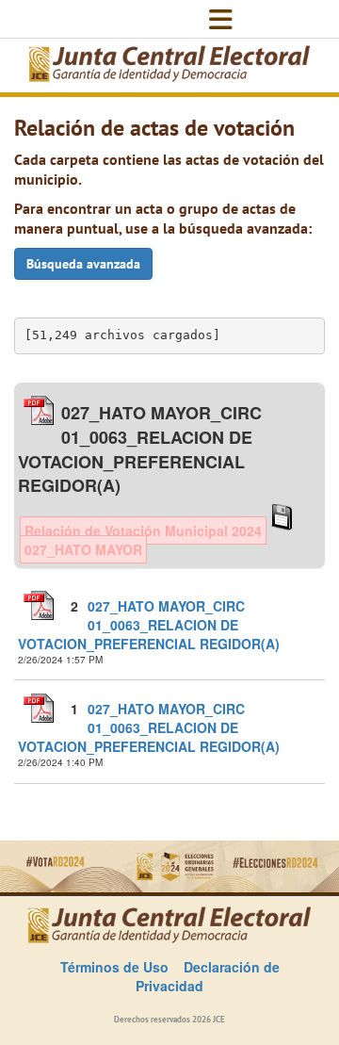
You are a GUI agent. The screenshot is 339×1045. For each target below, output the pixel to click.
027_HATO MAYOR (83, 549)
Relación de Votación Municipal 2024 (143, 530)
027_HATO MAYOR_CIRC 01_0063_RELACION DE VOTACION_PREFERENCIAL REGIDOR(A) (149, 624)
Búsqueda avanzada (83, 263)
